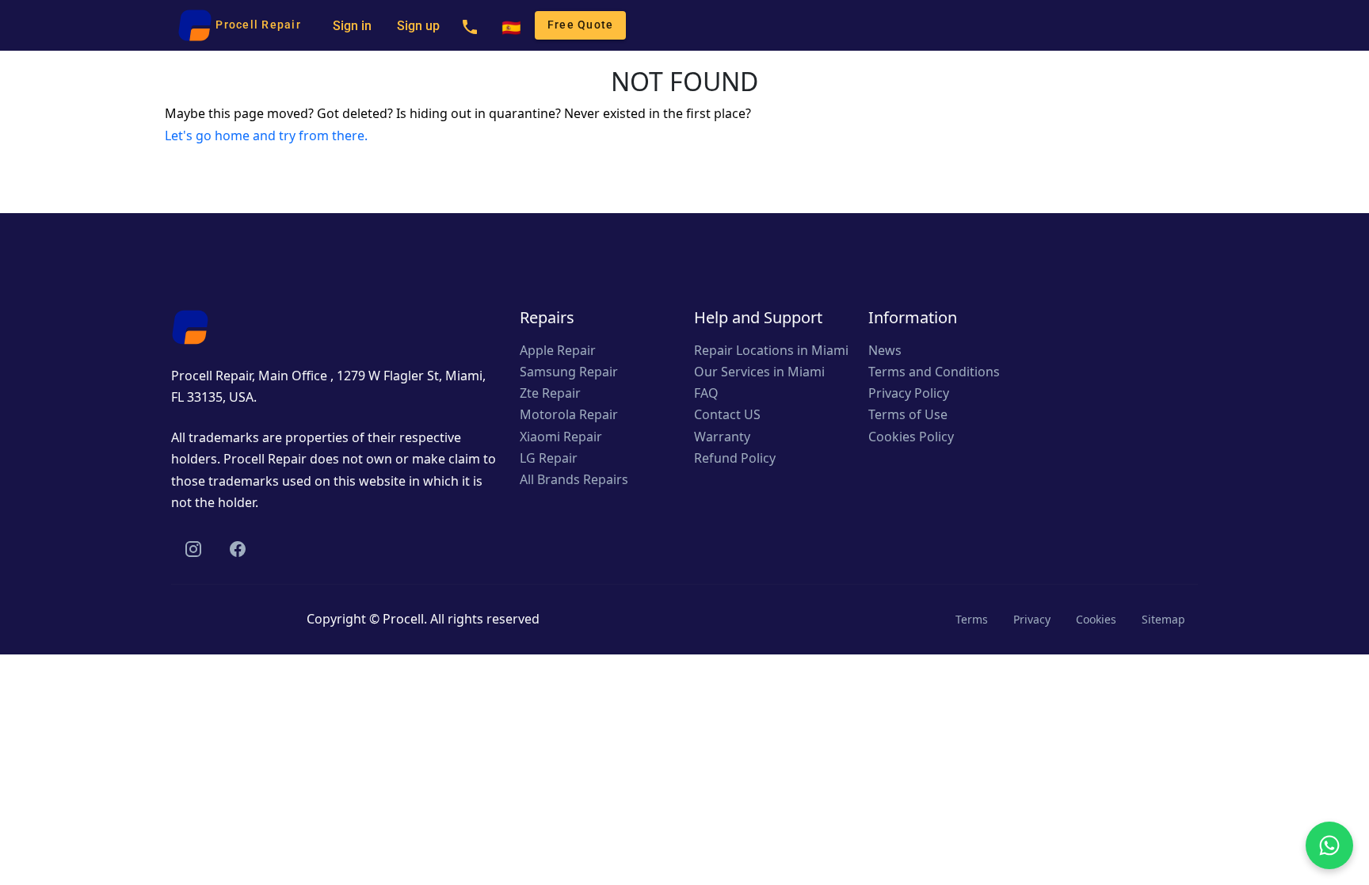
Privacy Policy (908, 393)
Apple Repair (558, 350)
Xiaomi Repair (561, 436)
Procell (403, 619)
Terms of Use (908, 414)
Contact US (727, 414)
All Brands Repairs (574, 479)
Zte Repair (550, 393)
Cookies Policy (911, 436)
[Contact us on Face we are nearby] (237, 548)
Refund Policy (735, 458)
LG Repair (549, 458)
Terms (971, 619)
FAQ (706, 393)
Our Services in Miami (759, 371)
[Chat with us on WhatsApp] (1329, 845)
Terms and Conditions (934, 371)
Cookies (1096, 619)
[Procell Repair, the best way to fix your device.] (190, 325)
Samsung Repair (569, 371)
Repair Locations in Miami (771, 350)
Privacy (1032, 619)
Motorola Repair (569, 414)
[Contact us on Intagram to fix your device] (193, 548)
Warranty (722, 436)
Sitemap (1163, 619)
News (885, 350)
